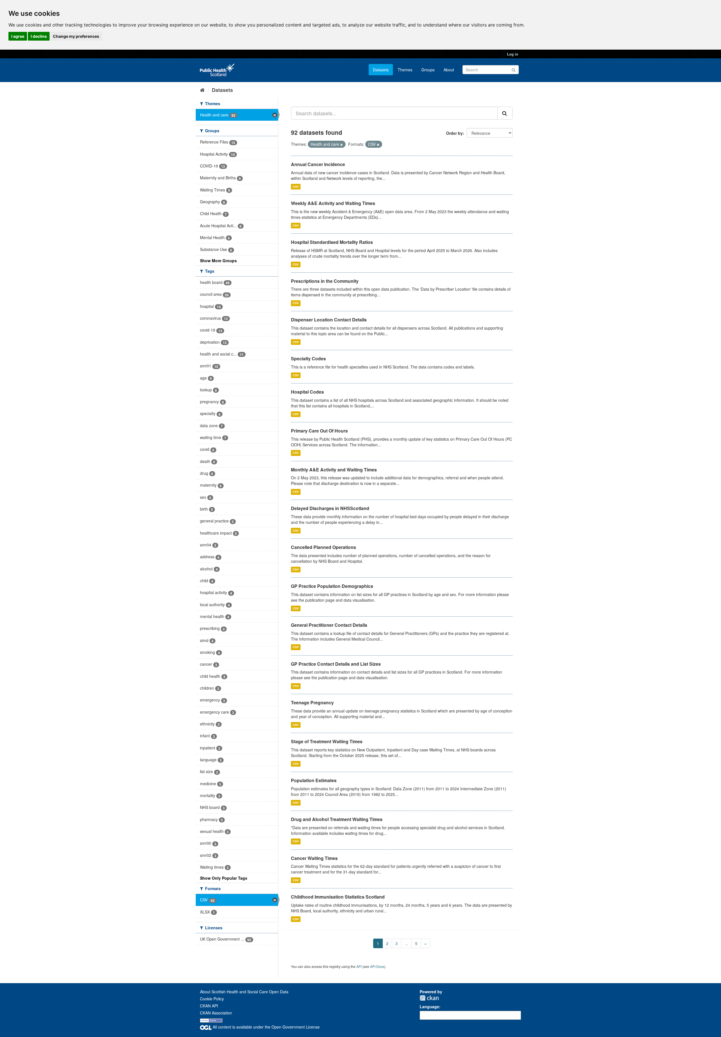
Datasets (381, 69)
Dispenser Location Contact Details (329, 319)
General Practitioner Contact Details (329, 625)
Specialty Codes (308, 358)
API (359, 966)
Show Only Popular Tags (223, 878)
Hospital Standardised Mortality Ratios (332, 242)
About (449, 69)
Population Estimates (314, 780)
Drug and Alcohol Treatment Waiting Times (336, 819)
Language (429, 1006)
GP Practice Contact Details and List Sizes (336, 664)
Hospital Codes (307, 392)
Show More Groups (218, 260)
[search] (505, 113)
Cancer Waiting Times (314, 858)
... (406, 943)
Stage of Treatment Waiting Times (326, 741)
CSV (296, 186)
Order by (454, 133)
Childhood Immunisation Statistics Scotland (338, 896)
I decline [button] (39, 36)
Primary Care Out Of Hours (319, 430)
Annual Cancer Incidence (318, 164)
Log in (512, 54)
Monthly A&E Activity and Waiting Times (334, 469)
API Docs (377, 966)
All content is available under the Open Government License (266, 1027)
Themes (405, 69)
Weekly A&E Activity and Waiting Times (333, 203)
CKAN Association (216, 1013)
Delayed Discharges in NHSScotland (330, 508)
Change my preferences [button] (76, 36)
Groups (428, 69)
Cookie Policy (212, 998)
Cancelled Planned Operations (323, 547)
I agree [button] (17, 36)
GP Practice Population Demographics (332, 586)
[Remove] (341, 144)
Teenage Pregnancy (312, 702)
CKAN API (209, 1006)
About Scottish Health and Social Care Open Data (244, 991)
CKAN (429, 998)
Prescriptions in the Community (325, 281)
